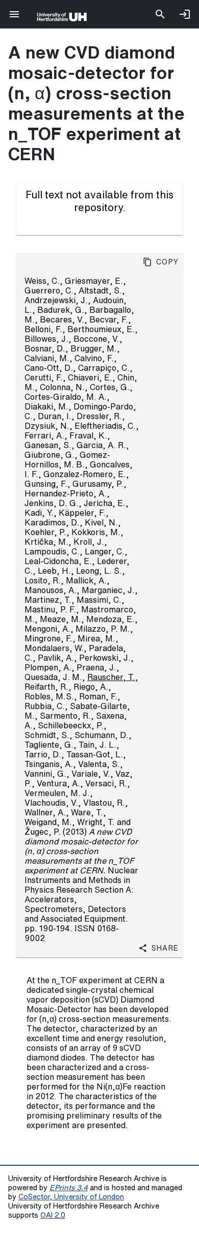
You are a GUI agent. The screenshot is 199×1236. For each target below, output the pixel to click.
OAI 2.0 (52, 1215)
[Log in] (184, 14)
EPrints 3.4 (68, 1187)
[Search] (160, 14)
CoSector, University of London (71, 1196)
